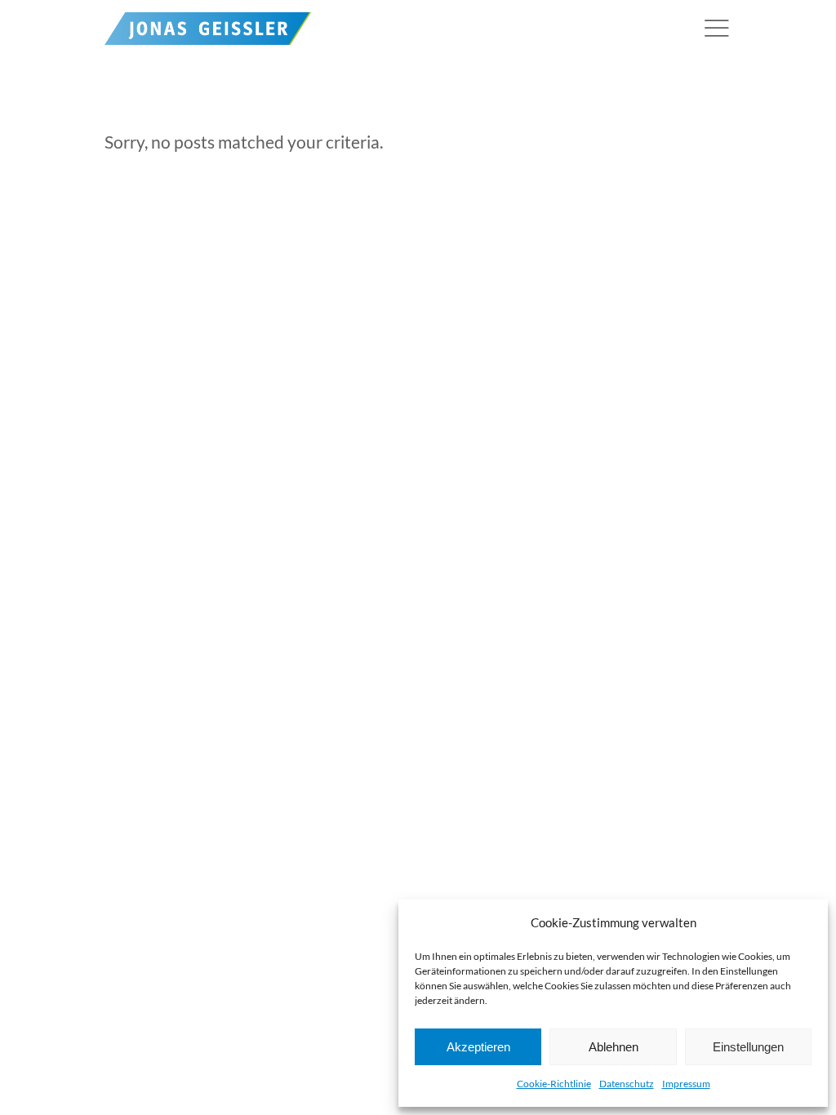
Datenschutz (626, 1083)
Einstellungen (748, 1047)
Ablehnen (613, 1047)
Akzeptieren (478, 1047)
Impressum (686, 1083)
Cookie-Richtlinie (554, 1083)
